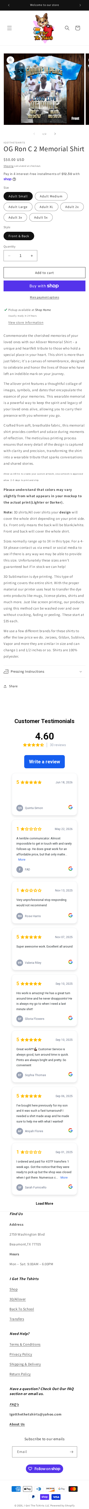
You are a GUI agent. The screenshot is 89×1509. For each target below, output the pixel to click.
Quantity (9, 246)
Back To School (21, 1309)
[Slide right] (55, 134)
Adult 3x (15, 217)
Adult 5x (41, 217)
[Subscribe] (71, 1451)
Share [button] (13, 686)
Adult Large (18, 207)
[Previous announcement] (9, 5)
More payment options (44, 297)
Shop (13, 1289)
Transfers (16, 1319)
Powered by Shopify (62, 1505)
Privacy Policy (20, 1354)
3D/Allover (17, 1299)
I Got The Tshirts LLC (37, 1505)
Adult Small (18, 196)
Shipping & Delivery (25, 1364)
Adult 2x (72, 207)
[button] (9, 28)
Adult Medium (51, 196)
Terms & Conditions (25, 1344)
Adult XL (46, 207)
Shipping (9, 165)
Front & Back (19, 236)
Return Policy (20, 1374)
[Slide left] (34, 134)
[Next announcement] (80, 5)
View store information (25, 322)
